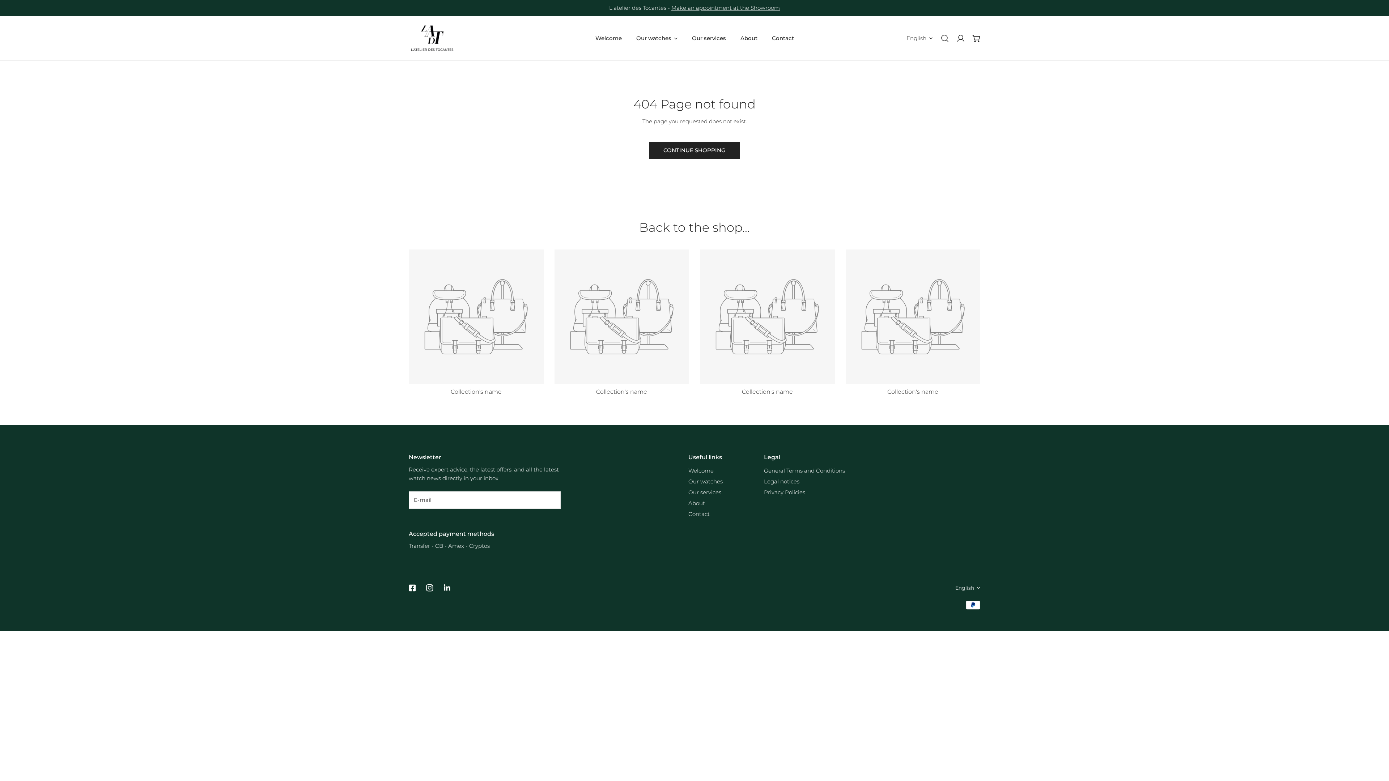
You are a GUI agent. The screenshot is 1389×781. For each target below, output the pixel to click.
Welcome (701, 470)
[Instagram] (429, 588)
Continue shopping (694, 150)
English (916, 38)
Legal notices (781, 481)
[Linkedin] (447, 588)
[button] (977, 38)
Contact (699, 514)
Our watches (705, 481)
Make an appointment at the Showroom (725, 7)
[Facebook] (412, 588)
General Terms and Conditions (804, 470)
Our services (704, 492)
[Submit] (551, 499)
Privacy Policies (784, 492)
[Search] (945, 38)
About (696, 503)
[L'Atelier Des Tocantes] (432, 38)
